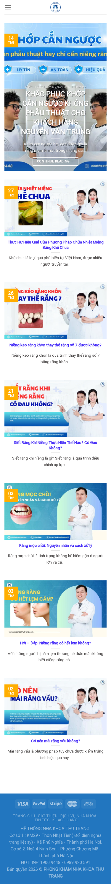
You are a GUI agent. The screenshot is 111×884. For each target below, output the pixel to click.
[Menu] (8, 7)
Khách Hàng (65, 820)
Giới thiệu (47, 816)
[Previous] (14, 97)
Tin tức (42, 820)
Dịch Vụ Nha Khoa (78, 816)
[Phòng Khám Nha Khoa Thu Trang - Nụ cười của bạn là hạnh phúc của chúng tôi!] (56, 7)
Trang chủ (24, 816)
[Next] (97, 97)
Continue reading (55, 161)
